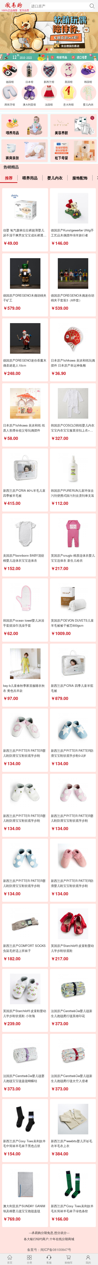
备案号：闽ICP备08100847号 (49, 1249)
